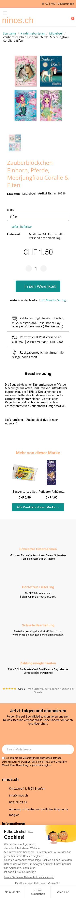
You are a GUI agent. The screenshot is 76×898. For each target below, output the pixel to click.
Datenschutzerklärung (14, 761)
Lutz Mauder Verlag (52, 300)
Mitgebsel (29, 193)
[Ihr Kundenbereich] (65, 17)
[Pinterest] (55, 735)
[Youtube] (44, 735)
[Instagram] (21, 735)
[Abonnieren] (68, 749)
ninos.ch (18, 20)
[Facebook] (32, 735)
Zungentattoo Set (25, 491)
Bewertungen (66, 3)
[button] (5, 13)
